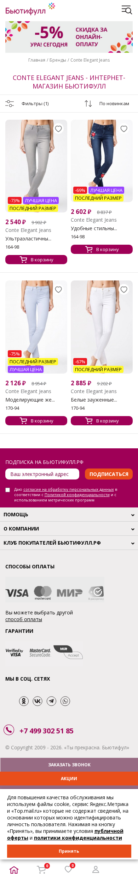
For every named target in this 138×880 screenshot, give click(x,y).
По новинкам (114, 103)
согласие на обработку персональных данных (68, 489)
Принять (69, 851)
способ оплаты (23, 619)
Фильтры (35, 103)
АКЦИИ (69, 779)
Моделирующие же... (30, 400)
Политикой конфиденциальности (77, 494)
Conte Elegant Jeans (90, 60)
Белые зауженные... (94, 400)
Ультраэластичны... (28, 238)
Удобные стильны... (94, 228)
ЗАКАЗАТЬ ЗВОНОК (69, 765)
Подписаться (109, 474)
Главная (36, 60)
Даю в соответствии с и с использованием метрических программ (65, 495)
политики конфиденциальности (78, 837)
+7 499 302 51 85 (46, 731)
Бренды (58, 60)
